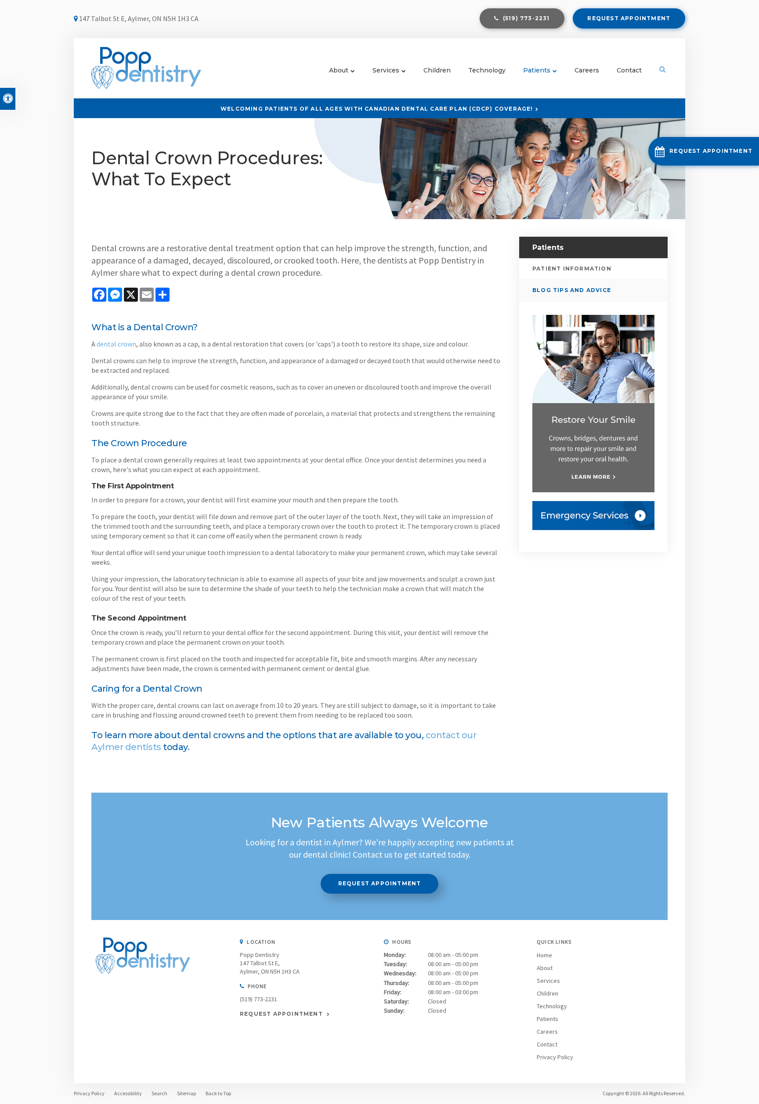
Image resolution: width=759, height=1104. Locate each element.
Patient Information (571, 268)
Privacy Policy (555, 1057)
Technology (487, 70)
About (338, 70)
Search (159, 1093)
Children (437, 70)
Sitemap (186, 1093)
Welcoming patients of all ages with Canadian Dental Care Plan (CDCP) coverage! (376, 108)
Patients (536, 70)
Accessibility (128, 1093)
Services (385, 70)
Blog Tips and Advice (571, 290)
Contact (629, 70)
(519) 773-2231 (258, 999)
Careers (587, 70)
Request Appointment (628, 18)
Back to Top (218, 1093)
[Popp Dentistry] (143, 982)
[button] (703, 151)
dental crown (116, 343)
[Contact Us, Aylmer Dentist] (593, 515)
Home (544, 955)
